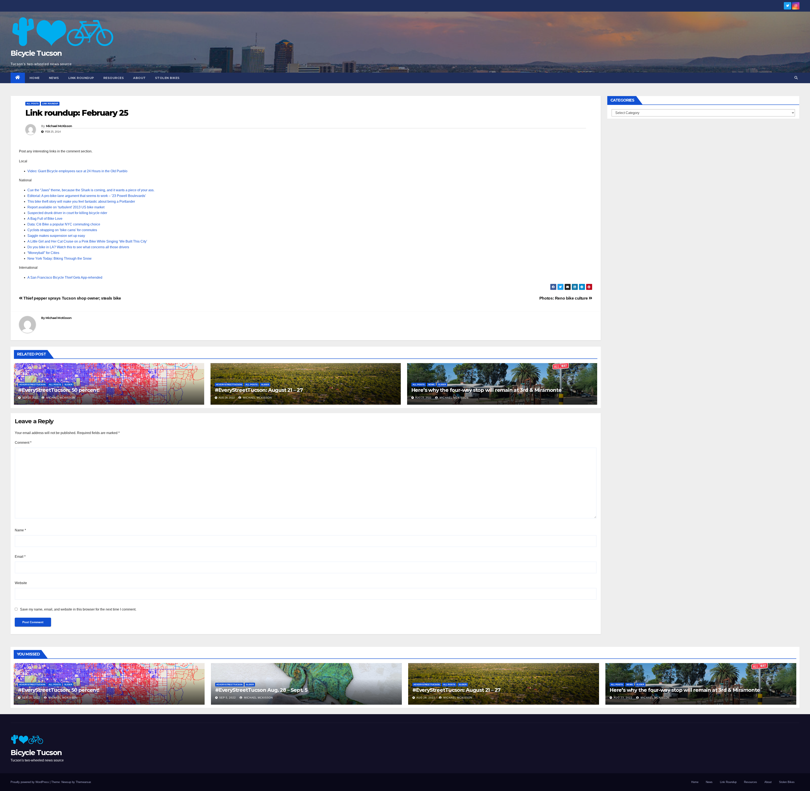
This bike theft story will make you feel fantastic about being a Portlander (81, 201)
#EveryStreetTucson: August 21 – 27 (259, 390)
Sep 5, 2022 (227, 697)
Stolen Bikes (167, 78)
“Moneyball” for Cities (43, 253)
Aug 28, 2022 (425, 697)
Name (20, 530)
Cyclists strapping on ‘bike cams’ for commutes (62, 230)
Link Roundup (81, 78)
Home (35, 78)
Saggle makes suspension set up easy (56, 235)
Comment (23, 442)
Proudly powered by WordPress (30, 782)
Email (20, 556)
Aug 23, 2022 (623, 697)
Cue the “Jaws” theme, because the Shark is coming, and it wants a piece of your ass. (90, 190)
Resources (113, 78)
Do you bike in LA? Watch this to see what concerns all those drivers (78, 247)
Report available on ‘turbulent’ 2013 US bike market (65, 207)
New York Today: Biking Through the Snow (59, 258)
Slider (68, 384)
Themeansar (83, 782)
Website (21, 583)
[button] (796, 78)
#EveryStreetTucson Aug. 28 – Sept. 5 (261, 690)
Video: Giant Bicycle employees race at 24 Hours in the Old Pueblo (77, 171)
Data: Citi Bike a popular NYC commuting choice (63, 224)
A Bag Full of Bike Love (44, 218)
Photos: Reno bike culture (564, 298)
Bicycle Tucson (36, 53)
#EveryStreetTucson (32, 384)
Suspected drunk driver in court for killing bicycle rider (67, 213)
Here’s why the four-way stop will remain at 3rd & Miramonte (486, 390)
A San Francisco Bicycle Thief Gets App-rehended (64, 277)
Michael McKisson (59, 126)
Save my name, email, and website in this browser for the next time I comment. (78, 609)
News (54, 78)
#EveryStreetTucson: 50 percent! (59, 390)
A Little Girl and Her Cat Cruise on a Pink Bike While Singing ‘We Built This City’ (87, 241)
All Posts (33, 103)
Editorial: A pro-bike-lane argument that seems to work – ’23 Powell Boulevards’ (86, 196)
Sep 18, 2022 (31, 697)
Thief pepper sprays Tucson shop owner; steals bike (72, 298)
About (139, 78)
